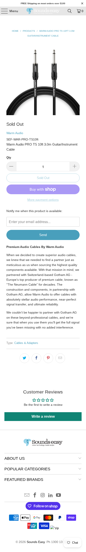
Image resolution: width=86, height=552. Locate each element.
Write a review (43, 416)
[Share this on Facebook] (36, 358)
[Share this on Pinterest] (48, 358)
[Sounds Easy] (43, 11)
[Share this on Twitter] (24, 358)
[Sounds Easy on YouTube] (58, 495)
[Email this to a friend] (60, 358)
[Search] (69, 11)
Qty (8, 157)
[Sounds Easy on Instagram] (42, 495)
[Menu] (2, 11)
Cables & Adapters (26, 343)
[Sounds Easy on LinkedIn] (50, 495)
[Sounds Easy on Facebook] (35, 495)
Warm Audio (14, 133)
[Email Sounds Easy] (27, 495)
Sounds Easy (36, 542)
